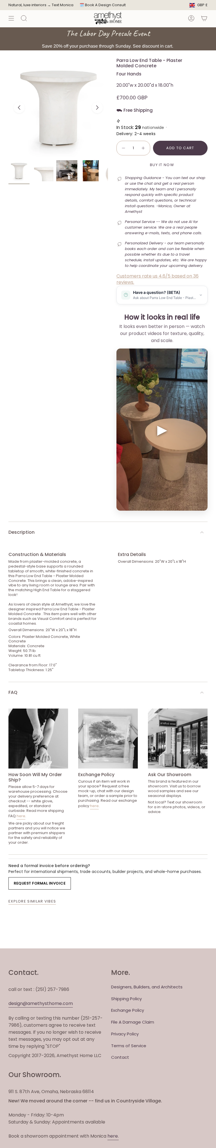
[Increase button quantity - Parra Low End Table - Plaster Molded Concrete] (143, 148)
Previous (19, 107)
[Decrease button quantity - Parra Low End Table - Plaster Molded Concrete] (123, 148)
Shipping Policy (126, 999)
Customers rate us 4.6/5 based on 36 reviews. (157, 279)
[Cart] (204, 18)
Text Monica (62, 5)
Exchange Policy (127, 1010)
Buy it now (162, 164)
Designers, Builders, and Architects (147, 987)
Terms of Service (128, 1046)
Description (21, 532)
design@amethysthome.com (40, 1003)
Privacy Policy (125, 1034)
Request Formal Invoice (40, 883)
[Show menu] (11, 18)
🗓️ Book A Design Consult (103, 5)
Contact (120, 1057)
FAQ (12, 692)
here (21, 816)
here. (113, 1136)
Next (97, 107)
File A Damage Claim (132, 1022)
